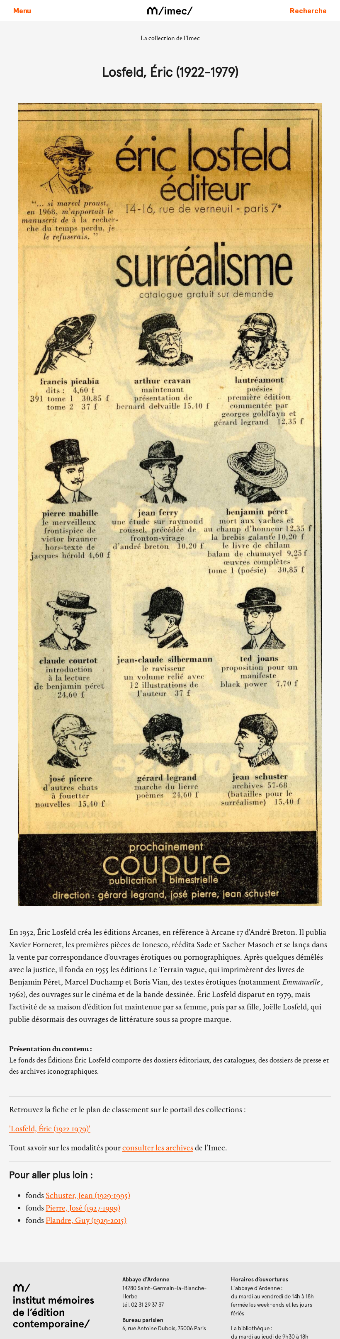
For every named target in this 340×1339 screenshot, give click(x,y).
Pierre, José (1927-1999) (83, 1208)
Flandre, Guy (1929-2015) (86, 1220)
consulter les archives (157, 1147)
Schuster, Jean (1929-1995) (88, 1195)
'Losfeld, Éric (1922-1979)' (49, 1128)
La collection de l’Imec (170, 38)
